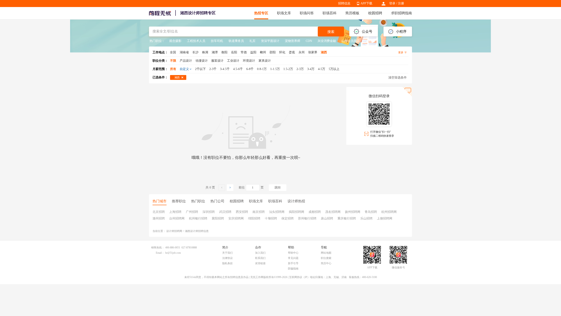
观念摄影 (175, 41)
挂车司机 (217, 41)
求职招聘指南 (401, 13)
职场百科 (330, 13)
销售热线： (157, 247)
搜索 (330, 32)
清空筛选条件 (397, 77)
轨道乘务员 (236, 41)
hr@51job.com (173, 252)
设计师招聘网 (174, 231)
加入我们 (260, 252)
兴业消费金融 (327, 41)
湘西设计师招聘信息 (197, 231)
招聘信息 (344, 3)
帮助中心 (293, 252)
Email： (160, 252)
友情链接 (260, 263)
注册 (401, 3)
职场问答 (307, 13)
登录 (392, 3)
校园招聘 (375, 13)
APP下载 (366, 3)
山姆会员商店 (350, 41)
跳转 (278, 187)
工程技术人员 (196, 41)
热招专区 (261, 13)
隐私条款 (227, 263)
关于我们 (227, 252)
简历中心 (326, 263)
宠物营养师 (292, 41)
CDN (309, 41)
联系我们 (260, 258)
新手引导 (293, 263)
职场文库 (284, 13)
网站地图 (326, 252)
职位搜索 (326, 258)
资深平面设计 (270, 41)
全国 (173, 52)
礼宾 (252, 41)
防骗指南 (293, 268)
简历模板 (352, 13)
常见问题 (293, 258)
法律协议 (227, 258)
